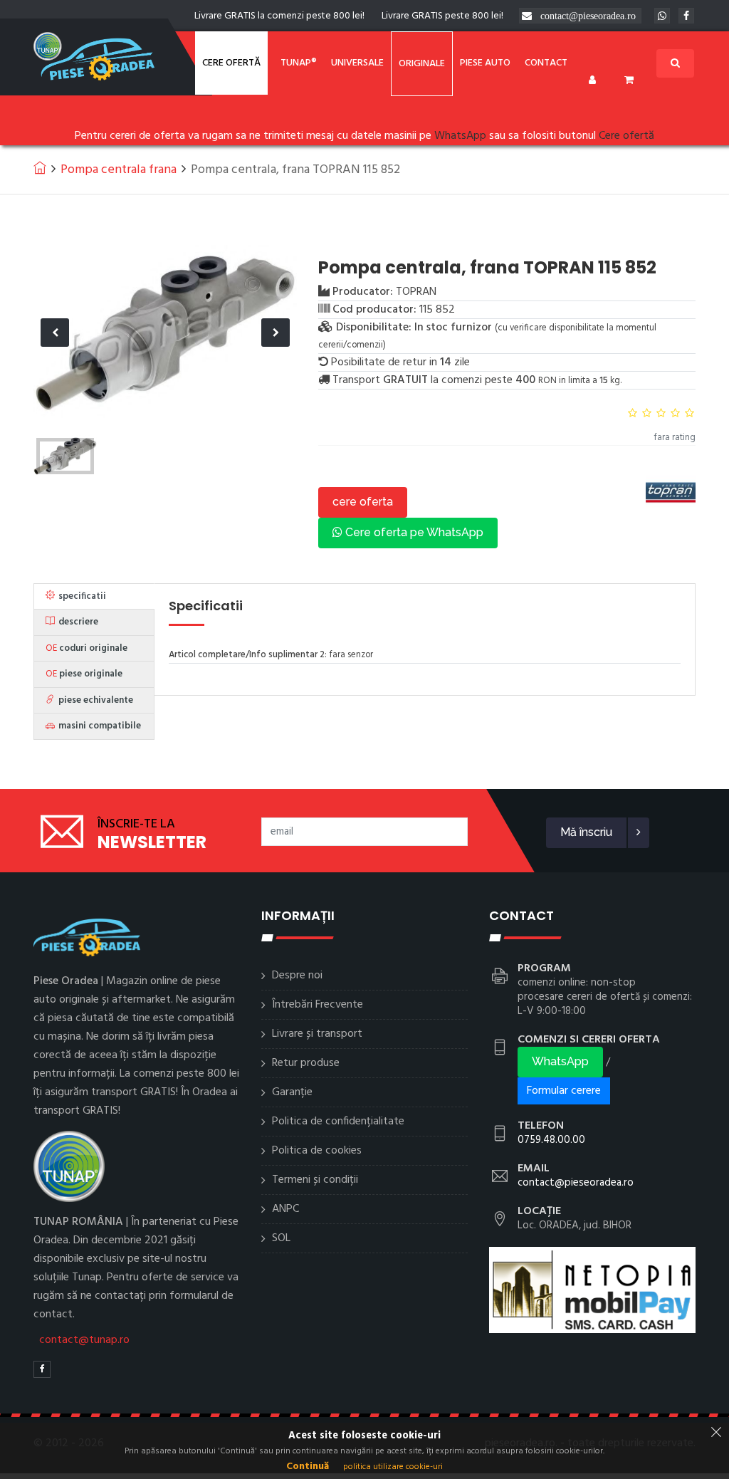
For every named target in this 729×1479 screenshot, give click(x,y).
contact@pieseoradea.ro (588, 16)
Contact (546, 63)
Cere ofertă (231, 63)
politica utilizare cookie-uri (393, 1467)
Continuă (307, 1466)
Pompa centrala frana (119, 170)
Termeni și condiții (315, 1180)
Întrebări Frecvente (317, 1004)
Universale (357, 63)
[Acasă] (39, 167)
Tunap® (298, 63)
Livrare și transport (317, 1034)
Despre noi (297, 975)
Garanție (292, 1092)
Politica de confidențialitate (338, 1121)
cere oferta (362, 501)
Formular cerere (564, 1091)
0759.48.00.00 (551, 1140)
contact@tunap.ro (84, 1340)
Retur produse (306, 1063)
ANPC (285, 1209)
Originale (422, 64)
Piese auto (485, 63)
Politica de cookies (317, 1150)
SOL (281, 1238)
